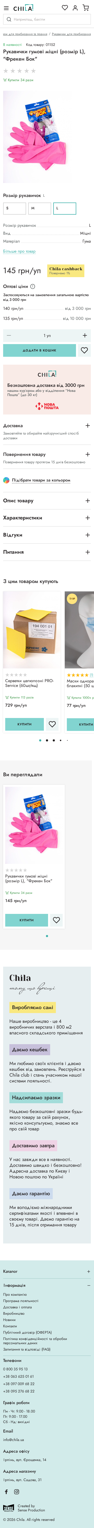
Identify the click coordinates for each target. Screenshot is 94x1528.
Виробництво (14, 1313)
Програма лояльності (21, 1300)
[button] (40, 740)
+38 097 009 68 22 (18, 1383)
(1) (91, 675)
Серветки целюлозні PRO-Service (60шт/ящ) (29, 683)
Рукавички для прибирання (71, 34)
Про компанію (15, 1294)
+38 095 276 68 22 (18, 1391)
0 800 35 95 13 (15, 1369)
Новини (9, 1319)
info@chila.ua (13, 1439)
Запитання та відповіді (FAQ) (26, 1349)
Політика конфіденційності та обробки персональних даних (35, 1341)
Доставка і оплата (17, 1307)
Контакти (10, 1326)
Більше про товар (19, 251)
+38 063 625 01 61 (18, 1376)
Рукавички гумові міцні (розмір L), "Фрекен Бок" (28, 879)
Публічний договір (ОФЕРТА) (27, 1332)
